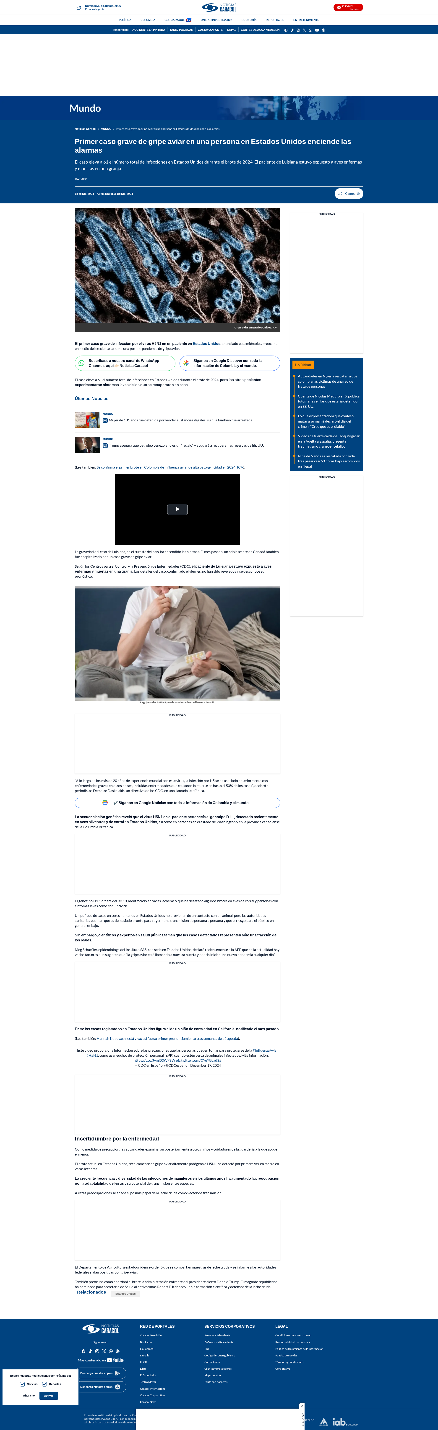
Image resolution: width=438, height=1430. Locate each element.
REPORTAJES (275, 20)
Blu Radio (146, 1342)
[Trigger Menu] (79, 7)
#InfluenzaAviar (265, 1050)
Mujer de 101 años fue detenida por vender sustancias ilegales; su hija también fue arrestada (180, 420)
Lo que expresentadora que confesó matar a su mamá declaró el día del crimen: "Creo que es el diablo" (326, 421)
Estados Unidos (125, 1293)
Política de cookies (286, 1355)
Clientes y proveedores (218, 1368)
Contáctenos (212, 1362)
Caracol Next (148, 1402)
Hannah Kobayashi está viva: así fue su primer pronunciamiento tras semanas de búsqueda (167, 1038)
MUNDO (106, 129)
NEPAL (231, 29)
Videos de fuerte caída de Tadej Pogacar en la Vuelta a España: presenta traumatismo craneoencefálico (329, 441)
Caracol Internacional (153, 1388)
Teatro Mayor (148, 1382)
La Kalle (144, 1355)
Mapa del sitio (212, 1375)
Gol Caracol (147, 1349)
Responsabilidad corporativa (292, 1342)
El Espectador (148, 1375)
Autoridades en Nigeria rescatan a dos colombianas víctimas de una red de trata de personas (327, 381)
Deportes (55, 1384)
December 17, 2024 (205, 1065)
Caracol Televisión (151, 1335)
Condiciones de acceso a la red (293, 1335)
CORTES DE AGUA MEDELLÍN (260, 29)
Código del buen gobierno (219, 1355)
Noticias (32, 1384)
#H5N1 (92, 1055)
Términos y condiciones (289, 1362)
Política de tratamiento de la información (299, 1349)
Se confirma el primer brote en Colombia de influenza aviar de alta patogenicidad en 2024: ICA (170, 467)
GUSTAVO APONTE (210, 29)
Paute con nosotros (215, 1382)
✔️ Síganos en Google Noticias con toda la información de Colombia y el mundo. (181, 802)
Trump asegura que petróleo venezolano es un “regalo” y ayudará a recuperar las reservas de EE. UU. (186, 445)
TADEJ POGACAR (181, 29)
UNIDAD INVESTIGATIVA (216, 20)
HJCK (143, 1362)
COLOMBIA (148, 20)
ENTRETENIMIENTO (306, 20)
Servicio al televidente (217, 1335)
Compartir (349, 193)
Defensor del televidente (218, 1342)
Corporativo (282, 1368)
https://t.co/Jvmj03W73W (154, 1060)
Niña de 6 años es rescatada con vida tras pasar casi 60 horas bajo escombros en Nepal (329, 461)
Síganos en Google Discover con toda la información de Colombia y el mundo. (227, 363)
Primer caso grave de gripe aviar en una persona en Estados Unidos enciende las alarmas (167, 129)
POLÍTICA (125, 20)
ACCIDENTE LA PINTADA (148, 29)
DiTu (143, 1368)
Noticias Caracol (85, 129)
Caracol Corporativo (152, 1395)
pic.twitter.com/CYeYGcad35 (198, 1060)
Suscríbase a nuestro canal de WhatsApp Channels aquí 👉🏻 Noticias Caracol (124, 363)
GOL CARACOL (174, 20)
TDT (206, 1349)
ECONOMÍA (249, 20)
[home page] (219, 7)
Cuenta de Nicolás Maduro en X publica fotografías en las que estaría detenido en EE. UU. (329, 401)
